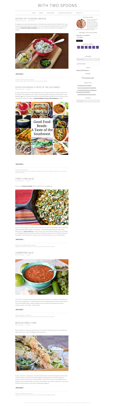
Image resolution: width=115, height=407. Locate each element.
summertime (51, 316)
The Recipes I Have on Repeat (84, 85)
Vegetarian (32, 79)
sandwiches (56, 171)
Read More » (20, 74)
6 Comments (28, 89)
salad (38, 246)
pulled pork (51, 171)
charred (22, 246)
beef (26, 171)
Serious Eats (41, 246)
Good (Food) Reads (23, 169)
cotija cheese (30, 246)
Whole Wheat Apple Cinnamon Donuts (87, 94)
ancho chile (23, 394)
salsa (44, 316)
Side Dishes (27, 79)
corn (33, 394)
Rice (42, 81)
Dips (35, 171)
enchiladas (39, 171)
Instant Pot (22, 79)
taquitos (19, 172)
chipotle (25, 81)
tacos (16, 172)
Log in (88, 402)
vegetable (49, 394)
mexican (39, 81)
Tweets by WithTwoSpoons (82, 70)
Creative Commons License (49, 402)
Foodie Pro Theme (70, 402)
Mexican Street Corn (28, 231)
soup (60, 171)
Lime (36, 81)
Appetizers (22, 315)
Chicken (28, 171)
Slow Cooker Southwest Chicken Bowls (87, 88)
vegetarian (53, 394)
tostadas (23, 172)
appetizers (23, 171)
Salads (21, 245)
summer (47, 316)
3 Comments (27, 324)
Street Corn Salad (24, 178)
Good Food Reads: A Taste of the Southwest (37, 87)
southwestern (63, 171)
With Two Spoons (57, 5)
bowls (22, 81)
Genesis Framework (81, 402)
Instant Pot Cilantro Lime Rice (30, 18)
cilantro (28, 81)
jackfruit (43, 171)
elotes (35, 394)
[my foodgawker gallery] (88, 78)
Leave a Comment (31, 20)
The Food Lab (52, 246)
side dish (45, 81)
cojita (30, 394)
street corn (47, 246)
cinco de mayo (31, 316)
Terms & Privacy (61, 402)
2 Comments (27, 180)
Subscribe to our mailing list (83, 35)
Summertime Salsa (24, 252)
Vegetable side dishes (27, 245)
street (45, 394)
